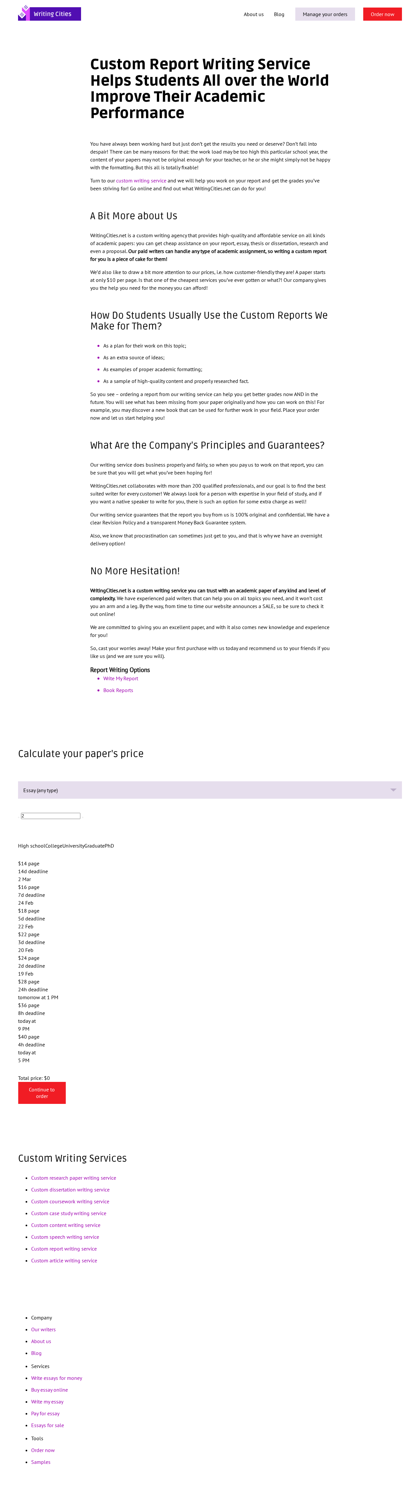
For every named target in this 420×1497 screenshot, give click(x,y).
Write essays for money (56, 1378)
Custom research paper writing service (73, 1177)
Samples (41, 1462)
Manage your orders (325, 14)
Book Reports (118, 690)
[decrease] (18, 817)
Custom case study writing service (68, 1213)
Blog (279, 14)
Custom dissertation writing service (70, 1189)
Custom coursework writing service (70, 1201)
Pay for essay (45, 1413)
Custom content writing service (65, 1225)
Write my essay (47, 1401)
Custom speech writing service (65, 1236)
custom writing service (141, 180)
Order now (382, 14)
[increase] (82, 817)
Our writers (43, 1329)
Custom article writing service (64, 1260)
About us (254, 14)
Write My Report (120, 678)
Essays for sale (47, 1425)
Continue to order (42, 1092)
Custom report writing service (64, 1248)
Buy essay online (49, 1389)
